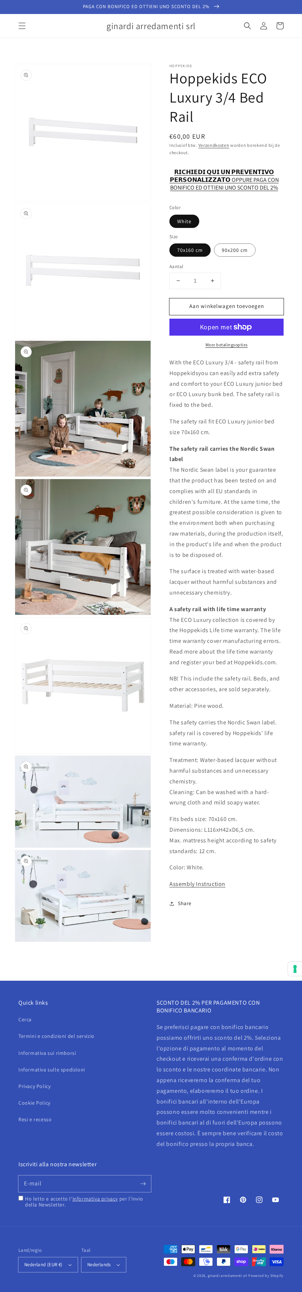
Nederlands (99, 1264)
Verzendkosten (214, 145)
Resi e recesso (35, 1119)
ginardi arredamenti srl (227, 1275)
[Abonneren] (143, 1183)
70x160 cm (190, 250)
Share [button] (185, 903)
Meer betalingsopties (227, 344)
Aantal (176, 266)
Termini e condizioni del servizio (56, 1036)
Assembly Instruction (197, 884)
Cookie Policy (34, 1102)
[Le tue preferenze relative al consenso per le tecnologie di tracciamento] (295, 969)
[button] (22, 26)
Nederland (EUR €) (43, 1264)
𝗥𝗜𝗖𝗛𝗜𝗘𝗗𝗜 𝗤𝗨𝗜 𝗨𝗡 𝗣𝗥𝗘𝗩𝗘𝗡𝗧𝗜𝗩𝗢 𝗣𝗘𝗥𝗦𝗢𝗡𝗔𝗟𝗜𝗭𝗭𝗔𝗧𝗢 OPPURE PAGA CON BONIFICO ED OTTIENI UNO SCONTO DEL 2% (224, 176)
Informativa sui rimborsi (47, 1053)
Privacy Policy (34, 1086)
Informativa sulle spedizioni (51, 1069)
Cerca (25, 1019)
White (184, 221)
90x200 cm (235, 250)
